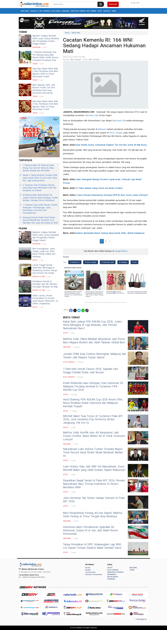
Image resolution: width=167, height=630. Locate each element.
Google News (121, 251)
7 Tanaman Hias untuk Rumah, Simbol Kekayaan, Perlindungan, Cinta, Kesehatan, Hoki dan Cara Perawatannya (38, 209)
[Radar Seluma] (94, 614)
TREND (113, 11)
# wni (134, 262)
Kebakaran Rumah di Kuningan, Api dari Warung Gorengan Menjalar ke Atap (45, 284)
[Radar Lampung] (94, 601)
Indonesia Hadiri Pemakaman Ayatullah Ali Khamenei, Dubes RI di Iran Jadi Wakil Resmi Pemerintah (90, 530)
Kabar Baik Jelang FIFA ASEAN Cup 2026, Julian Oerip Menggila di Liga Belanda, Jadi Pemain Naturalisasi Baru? (92, 325)
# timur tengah (90, 262)
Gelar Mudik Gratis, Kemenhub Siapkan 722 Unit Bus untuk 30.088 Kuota (111, 144)
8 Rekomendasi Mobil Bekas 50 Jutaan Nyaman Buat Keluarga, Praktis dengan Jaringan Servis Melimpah (39, 198)
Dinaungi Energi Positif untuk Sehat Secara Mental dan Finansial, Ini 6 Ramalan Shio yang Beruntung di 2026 (39, 220)
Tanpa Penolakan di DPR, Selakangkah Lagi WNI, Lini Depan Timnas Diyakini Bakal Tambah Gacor (92, 546)
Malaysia (102, 129)
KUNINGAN (46, 11)
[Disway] (29, 594)
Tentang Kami (90, 572)
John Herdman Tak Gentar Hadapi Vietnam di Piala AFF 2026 (94, 499)
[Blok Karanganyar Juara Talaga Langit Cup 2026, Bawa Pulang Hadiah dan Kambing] (25, 253)
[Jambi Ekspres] (51, 601)
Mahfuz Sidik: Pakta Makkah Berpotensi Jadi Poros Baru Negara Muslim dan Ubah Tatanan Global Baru (94, 340)
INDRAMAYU (66, 11)
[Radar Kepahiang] (115, 607)
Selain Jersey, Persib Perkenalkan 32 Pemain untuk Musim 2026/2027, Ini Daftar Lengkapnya (45, 299)
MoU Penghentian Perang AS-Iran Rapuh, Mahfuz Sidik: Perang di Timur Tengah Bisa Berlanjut (92, 514)
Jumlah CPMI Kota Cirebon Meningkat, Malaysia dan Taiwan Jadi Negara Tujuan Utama (94, 355)
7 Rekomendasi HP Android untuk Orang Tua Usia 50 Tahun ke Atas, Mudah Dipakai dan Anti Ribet (37, 168)
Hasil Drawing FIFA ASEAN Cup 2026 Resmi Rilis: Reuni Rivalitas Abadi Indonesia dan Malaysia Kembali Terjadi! (93, 403)
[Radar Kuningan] (29, 607)
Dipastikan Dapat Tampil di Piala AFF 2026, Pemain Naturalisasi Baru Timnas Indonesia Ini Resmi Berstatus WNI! (94, 484)
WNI (137, 112)
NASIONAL (106, 11)
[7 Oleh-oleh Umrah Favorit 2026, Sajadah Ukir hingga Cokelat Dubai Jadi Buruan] (138, 373)
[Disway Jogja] (72, 607)
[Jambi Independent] (29, 601)
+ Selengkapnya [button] (141, 619)
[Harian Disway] (51, 594)
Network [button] (113, 4)
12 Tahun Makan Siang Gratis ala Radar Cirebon (99, 188)
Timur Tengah (115, 132)
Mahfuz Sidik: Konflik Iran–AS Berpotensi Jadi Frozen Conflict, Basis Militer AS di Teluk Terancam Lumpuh (94, 436)
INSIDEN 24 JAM (36, 11)
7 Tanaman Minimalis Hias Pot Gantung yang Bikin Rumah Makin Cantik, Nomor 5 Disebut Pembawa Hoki (45, 56)
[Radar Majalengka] (51, 607)
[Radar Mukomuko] (29, 614)
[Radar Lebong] (72, 614)
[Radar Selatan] (137, 614)
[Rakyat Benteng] (115, 614)
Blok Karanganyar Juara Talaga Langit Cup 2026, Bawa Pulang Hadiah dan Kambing (43, 252)
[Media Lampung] (94, 594)
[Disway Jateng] (115, 601)
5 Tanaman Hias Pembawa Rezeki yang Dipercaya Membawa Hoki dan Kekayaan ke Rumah (38, 188)
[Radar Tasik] (72, 594)
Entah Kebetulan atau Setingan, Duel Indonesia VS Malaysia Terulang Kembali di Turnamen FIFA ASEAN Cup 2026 (93, 386)
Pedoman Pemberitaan (93, 574)
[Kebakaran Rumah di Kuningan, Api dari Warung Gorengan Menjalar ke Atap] (25, 286)
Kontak (87, 568)
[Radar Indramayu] (115, 594)
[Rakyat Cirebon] (137, 594)
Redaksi (88, 570)
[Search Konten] (100, 4)
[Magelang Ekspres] (137, 601)
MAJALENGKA (56, 11)
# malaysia (123, 262)
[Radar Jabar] (94, 607)
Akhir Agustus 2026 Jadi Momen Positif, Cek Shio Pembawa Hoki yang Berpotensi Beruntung (43, 88)
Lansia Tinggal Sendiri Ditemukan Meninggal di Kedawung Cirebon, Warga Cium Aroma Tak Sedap (44, 269)
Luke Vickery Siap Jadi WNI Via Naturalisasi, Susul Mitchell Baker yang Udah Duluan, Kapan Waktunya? (94, 468)
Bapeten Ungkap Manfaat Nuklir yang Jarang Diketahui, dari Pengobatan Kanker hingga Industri (45, 39)
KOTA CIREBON (91, 11)
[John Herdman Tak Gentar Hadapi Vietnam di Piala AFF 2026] (138, 502)
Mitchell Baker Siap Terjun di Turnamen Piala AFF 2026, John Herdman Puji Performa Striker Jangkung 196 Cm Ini (93, 419)
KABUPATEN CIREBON (78, 11)
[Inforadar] (72, 601)
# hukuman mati (108, 262)
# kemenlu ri (75, 262)
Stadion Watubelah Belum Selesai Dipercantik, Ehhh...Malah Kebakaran (110, 233)
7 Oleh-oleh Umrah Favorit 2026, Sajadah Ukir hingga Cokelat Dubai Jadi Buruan (90, 370)
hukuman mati (91, 115)
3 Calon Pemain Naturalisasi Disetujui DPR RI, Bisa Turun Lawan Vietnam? (111, 195)
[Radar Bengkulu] (51, 614)
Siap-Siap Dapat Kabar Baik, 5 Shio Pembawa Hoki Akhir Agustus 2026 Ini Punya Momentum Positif (45, 72)
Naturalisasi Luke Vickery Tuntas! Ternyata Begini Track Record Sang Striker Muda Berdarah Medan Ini (93, 452)
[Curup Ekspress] (137, 607)
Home (67, 32)
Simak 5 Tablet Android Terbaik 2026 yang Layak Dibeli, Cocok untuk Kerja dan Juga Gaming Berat (38, 178)
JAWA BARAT (24, 11)
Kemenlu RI (118, 120)
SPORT (100, 11)
